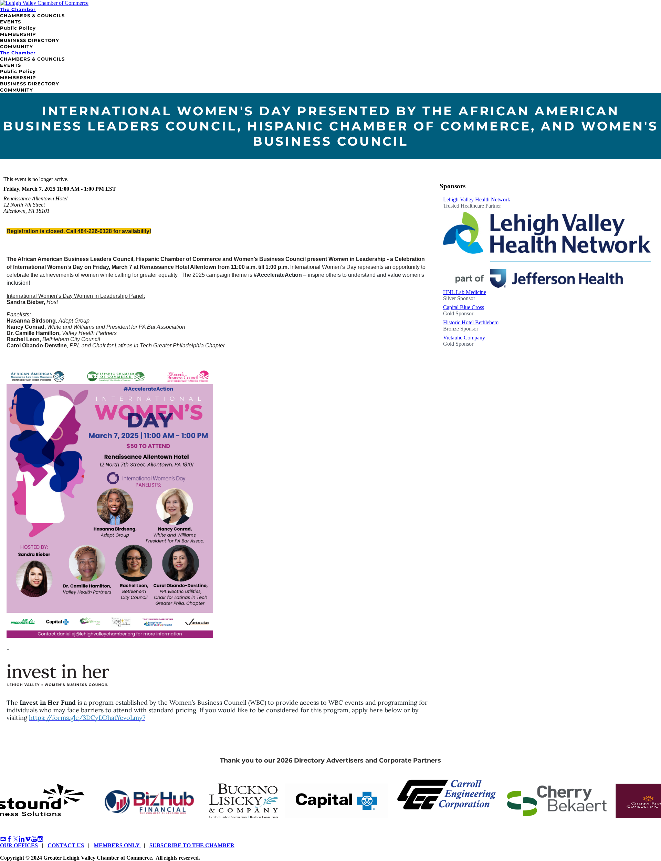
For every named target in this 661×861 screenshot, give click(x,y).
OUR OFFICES (19, 845)
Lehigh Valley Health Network (476, 199)
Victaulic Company (464, 337)
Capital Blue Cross (463, 307)
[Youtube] (34, 839)
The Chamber (18, 9)
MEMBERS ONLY (117, 845)
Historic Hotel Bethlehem (471, 322)
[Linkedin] (21, 839)
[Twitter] (15, 839)
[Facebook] (9, 839)
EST (110, 189)
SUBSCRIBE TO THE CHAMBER (191, 845)
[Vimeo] (28, 839)
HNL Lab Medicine (464, 292)
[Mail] (3, 839)
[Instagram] (40, 839)
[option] (547, 243)
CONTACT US (66, 845)
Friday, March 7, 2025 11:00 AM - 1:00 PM (53, 189)
